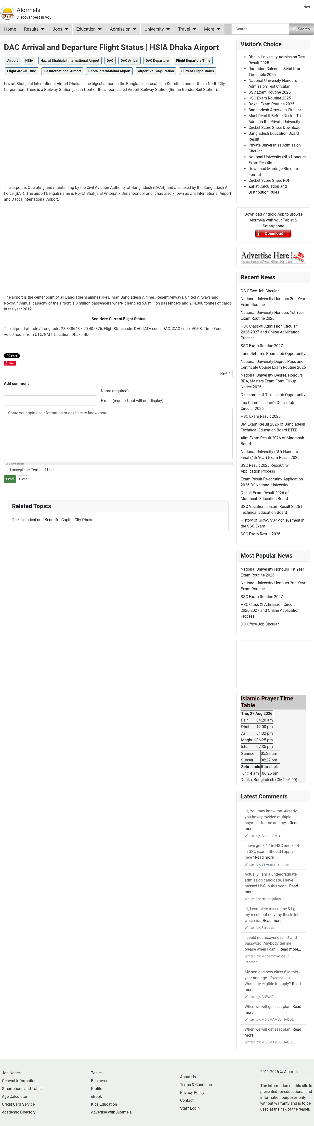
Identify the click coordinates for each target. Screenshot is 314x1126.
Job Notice (11, 1073)
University (154, 29)
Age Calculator (14, 1096)
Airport (12, 60)
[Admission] (134, 29)
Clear (23, 479)
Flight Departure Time (193, 60)
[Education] (99, 29)
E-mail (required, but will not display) (132, 400)
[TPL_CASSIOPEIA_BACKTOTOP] (305, 1117)
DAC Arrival (129, 60)
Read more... (265, 857)
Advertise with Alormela (111, 1112)
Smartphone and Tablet (22, 1088)
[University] (167, 29)
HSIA (29, 60)
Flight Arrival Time (21, 71)
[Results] (42, 29)
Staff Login (190, 1108)
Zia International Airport (62, 71)
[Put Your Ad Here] (273, 257)
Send (10, 479)
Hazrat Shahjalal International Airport (69, 60)
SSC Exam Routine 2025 (270, 92)
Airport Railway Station (156, 71)
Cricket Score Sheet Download (275, 127)
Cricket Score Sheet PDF (269, 180)
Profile (96, 1088)
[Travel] (193, 29)
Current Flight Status (197, 71)
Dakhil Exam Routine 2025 (271, 104)
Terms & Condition (196, 1084)
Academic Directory (19, 1112)
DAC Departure (157, 60)
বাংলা (307, 6)
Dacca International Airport (109, 71)
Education (86, 29)
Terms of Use (42, 469)
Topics (97, 1073)
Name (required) (115, 391)
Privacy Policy (192, 1092)
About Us (188, 1077)
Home (10, 29)
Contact (187, 1100)
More (209, 29)
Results (31, 29)
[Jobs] (65, 29)
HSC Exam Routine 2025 (270, 98)
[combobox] (260, 29)
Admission (120, 29)
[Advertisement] (118, 140)
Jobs (57, 29)
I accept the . (32, 469)
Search (304, 29)
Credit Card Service (18, 1104)
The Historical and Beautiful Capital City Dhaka (52, 519)
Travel (184, 29)
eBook (96, 1096)
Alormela (28, 10)
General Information (19, 1080)
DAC (110, 60)
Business (99, 1080)
